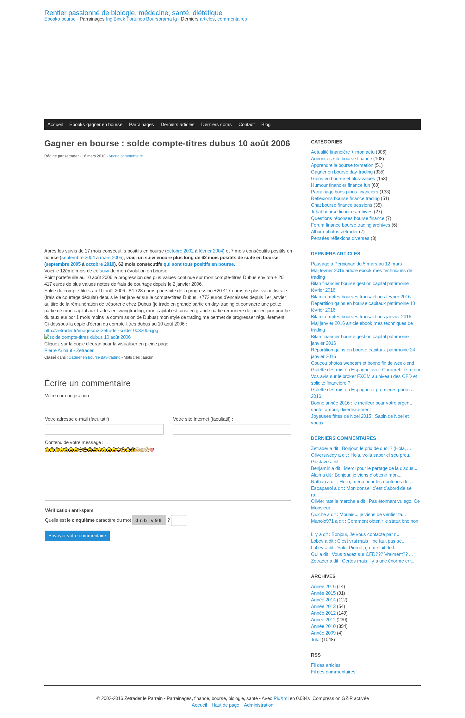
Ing (109, 18)
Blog (265, 124)
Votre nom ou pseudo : (68, 395)
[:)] (47, 449)
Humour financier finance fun (340, 185)
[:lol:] (118, 449)
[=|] (66, 449)
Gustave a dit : (326, 461)
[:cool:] (132, 449)
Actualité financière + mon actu (343, 152)
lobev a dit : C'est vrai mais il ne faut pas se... (358, 541)
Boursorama (159, 18)
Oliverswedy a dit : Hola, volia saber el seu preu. (360, 455)
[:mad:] (123, 449)
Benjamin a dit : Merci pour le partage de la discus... (364, 468)
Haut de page (225, 705)
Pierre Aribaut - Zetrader (69, 350)
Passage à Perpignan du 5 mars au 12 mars (356, 263)
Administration (258, 705)
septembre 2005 (63, 264)
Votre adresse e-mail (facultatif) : (78, 419)
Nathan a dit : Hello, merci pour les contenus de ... (362, 481)
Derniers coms (216, 124)
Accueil (55, 124)
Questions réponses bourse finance (347, 218)
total (316, 639)
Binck (119, 18)
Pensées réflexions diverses (340, 238)
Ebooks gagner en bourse (95, 124)
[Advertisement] (232, 65)
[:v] (147, 449)
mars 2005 (111, 257)
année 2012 (323, 613)
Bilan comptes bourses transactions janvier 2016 (361, 316)
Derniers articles (178, 124)
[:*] (137, 449)
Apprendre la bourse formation (342, 165)
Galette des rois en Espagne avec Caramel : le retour (365, 369)
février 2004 (211, 250)
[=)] (56, 449)
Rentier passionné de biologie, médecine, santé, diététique (133, 13)
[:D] (80, 449)
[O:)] (142, 450)
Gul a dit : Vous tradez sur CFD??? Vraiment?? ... (362, 554)
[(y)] (161, 454)
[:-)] (52, 449)
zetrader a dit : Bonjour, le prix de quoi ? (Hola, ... (361, 448)
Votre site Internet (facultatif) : (203, 419)
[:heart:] (151, 450)
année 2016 (323, 586)
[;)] (99, 449)
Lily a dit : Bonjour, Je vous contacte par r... (355, 534)
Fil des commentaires (333, 671)
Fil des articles (326, 665)
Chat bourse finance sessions (341, 205)
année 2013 (323, 606)
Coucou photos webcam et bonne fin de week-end (362, 363)
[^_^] (156, 454)
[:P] (109, 449)
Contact (247, 124)
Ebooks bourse (60, 18)
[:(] (71, 449)
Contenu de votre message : (74, 442)
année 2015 (323, 593)
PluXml (281, 698)
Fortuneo (136, 18)
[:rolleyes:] (128, 449)
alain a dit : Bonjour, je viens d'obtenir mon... (356, 475)
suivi (104, 270)
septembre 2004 (78, 257)
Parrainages (141, 124)
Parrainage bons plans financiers (344, 191)
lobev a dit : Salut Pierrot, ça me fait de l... (354, 547)
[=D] (85, 449)
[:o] (90, 449)
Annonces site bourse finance (341, 158)
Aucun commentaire (125, 156)
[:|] (61, 449)
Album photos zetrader (334, 231)
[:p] (113, 449)
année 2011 (323, 619)
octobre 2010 (100, 264)
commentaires (232, 18)
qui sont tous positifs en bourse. (199, 264)
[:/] (104, 449)
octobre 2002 (180, 250)
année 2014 (323, 599)
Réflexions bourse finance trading (345, 198)
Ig (175, 18)
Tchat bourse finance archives (342, 211)
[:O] (94, 449)
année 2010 (323, 626)
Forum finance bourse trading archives (350, 225)
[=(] (75, 449)
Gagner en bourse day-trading (95, 357)
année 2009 (323, 633)
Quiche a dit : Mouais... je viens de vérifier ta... (358, 514)
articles (207, 18)
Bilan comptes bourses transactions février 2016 (361, 296)
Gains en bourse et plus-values (343, 178)
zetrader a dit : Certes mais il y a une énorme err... (362, 560)
